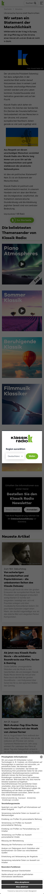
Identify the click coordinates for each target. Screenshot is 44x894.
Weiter (32, 456)
